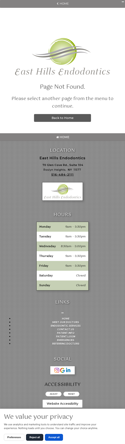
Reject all (34, 437)
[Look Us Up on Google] (62, 370)
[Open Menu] (123, 1)
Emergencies (65, 340)
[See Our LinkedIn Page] (68, 370)
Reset (71, 394)
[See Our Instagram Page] (56, 370)
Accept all (54, 437)
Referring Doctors (65, 343)
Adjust (53, 394)
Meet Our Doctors (65, 322)
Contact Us (65, 329)
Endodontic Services (66, 325)
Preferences (14, 437)
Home (64, 3)
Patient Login (65, 336)
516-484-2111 (62, 175)
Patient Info (66, 332)
